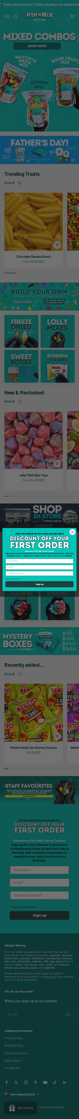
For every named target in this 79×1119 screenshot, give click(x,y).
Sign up (39, 584)
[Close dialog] (72, 532)
